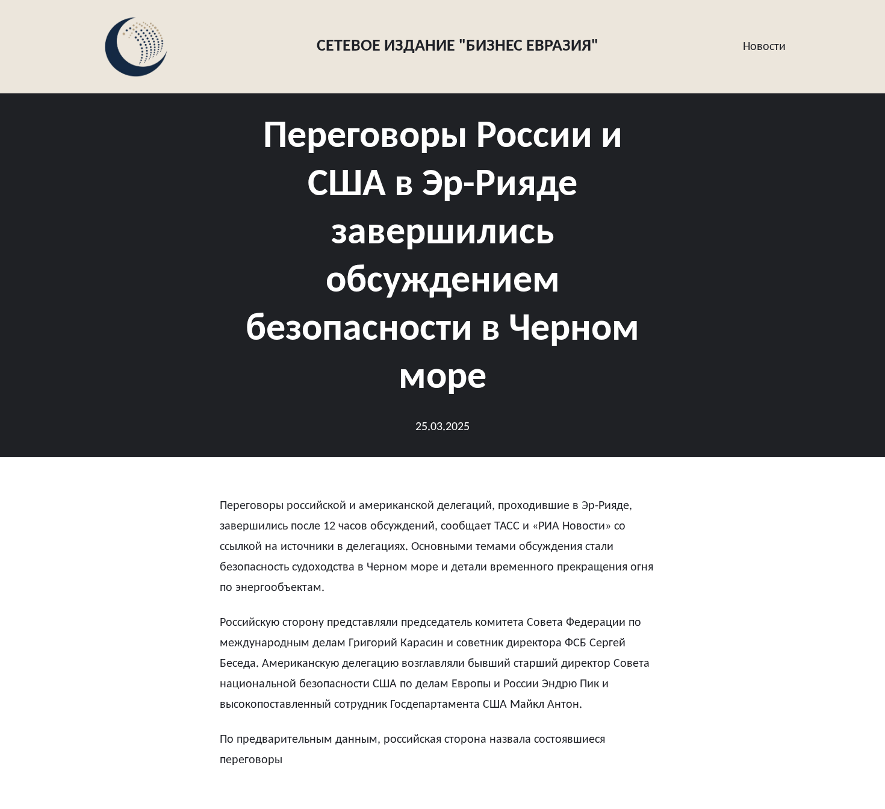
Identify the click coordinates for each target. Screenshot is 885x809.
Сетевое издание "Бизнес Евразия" (457, 46)
